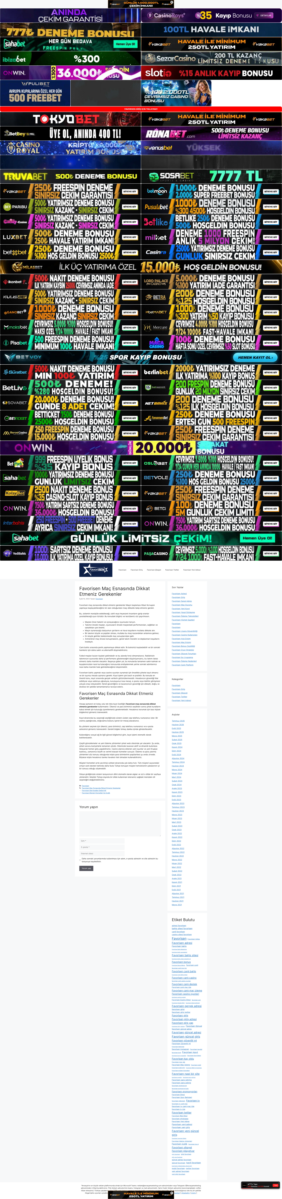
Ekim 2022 (176, 841)
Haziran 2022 (178, 856)
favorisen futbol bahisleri (193, 1003)
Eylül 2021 (176, 890)
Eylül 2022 (176, 845)
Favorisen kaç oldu (183, 1058)
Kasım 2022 (177, 837)
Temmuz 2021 (178, 897)
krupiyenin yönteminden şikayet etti (182, 1166)
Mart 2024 (176, 777)
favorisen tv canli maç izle (183, 1106)
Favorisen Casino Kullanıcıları (184, 635)
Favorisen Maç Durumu (182, 605)
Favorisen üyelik (179, 1144)
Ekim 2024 (176, 751)
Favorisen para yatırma (182, 1080)
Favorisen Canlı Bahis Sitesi (179, 975)
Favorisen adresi (182, 942)
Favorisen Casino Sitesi (181, 1000)
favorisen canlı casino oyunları (181, 981)
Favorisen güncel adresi (186, 1032)
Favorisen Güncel (194, 1026)
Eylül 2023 (176, 800)
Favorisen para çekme (181, 1083)
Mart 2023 (176, 822)
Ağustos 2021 (178, 893)
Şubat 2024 (177, 781)
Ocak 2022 (176, 875)
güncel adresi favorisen (181, 1160)
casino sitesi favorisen (182, 934)
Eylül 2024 (176, 755)
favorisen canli (192, 965)
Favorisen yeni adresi (182, 1124)
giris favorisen (176, 1154)
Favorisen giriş (180, 1015)
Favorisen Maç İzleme (181, 1065)
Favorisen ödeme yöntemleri (182, 1141)
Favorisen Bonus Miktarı (178, 965)
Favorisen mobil (196, 1065)
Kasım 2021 (177, 882)
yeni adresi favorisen (180, 1171)
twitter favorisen (192, 1168)
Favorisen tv (193, 1100)
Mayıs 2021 (177, 905)
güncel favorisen (178, 1163)
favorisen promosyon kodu (180, 1088)
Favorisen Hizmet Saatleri (183, 620)
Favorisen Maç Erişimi (181, 642)
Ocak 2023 (177, 830)
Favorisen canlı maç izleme (187, 990)
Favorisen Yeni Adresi (191, 570)
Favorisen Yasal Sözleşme (183, 612)
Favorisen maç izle (178, 1062)
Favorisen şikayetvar (183, 1151)
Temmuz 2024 (178, 762)
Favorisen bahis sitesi (185, 955)
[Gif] (141, 267)
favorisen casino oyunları (179, 997)
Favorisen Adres (194, 939)
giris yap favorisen (177, 1157)
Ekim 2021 (176, 886)
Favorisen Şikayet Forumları (184, 654)
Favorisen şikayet (182, 1147)
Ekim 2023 (176, 796)
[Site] (70, 191)
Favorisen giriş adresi (184, 1019)
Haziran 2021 (178, 901)
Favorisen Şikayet (154, 570)
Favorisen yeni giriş (181, 1127)
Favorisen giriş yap (182, 1022)
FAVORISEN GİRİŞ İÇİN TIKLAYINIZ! (141, 109)
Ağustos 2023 (178, 803)
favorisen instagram (180, 1049)
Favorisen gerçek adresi (187, 1006)
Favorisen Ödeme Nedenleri (184, 661)
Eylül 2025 (176, 728)
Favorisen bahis (179, 946)
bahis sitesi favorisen (182, 928)
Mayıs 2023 (177, 815)
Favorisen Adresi (179, 594)
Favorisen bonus (181, 962)
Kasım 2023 (177, 792)
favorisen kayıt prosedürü (179, 1055)
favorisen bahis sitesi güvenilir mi (181, 959)
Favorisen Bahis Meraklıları (179, 949)
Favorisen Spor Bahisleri (182, 1097)
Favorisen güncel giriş (186, 1036)
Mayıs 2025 (177, 736)
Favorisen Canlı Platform (182, 665)
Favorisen (122, 570)
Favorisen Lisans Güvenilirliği (184, 631)
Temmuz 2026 (178, 721)
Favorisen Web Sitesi (179, 1116)
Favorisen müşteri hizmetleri (181, 1070)
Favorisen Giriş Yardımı (178, 1026)
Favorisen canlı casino (184, 977)
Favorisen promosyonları (184, 1091)
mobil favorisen (178, 1168)
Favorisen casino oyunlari (185, 994)
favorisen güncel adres (182, 1029)
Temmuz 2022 (178, 852)
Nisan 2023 (177, 818)
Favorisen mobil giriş (178, 1068)
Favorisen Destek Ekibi (178, 1003)
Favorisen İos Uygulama (182, 657)
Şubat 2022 (177, 871)
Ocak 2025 (176, 743)
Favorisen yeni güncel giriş (185, 1133)
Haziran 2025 (178, 732)
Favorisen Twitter (172, 570)
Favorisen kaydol (196, 1049)
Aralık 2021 (177, 878)
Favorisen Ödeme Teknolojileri (185, 616)
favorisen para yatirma (189, 1077)
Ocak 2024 (177, 785)
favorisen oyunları (177, 1077)
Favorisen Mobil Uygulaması (194, 1068)
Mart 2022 (176, 867)
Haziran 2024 (178, 766)
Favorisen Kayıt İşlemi (194, 1055)
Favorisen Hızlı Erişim (181, 639)
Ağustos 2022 (178, 848)
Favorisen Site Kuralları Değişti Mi (94, 790)
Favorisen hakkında (178, 1046)
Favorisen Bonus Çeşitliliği (183, 646)
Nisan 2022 (177, 863)
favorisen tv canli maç (180, 1104)
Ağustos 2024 (178, 758)
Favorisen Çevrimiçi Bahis (179, 1138)
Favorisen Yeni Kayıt (181, 609)
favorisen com (196, 1000)
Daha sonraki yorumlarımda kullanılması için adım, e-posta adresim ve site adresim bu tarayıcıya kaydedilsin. (120, 860)
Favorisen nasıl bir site (186, 1073)
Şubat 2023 (177, 826)
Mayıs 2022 (177, 860)
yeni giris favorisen (178, 1174)
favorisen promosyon (179, 1086)
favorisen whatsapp (180, 1119)
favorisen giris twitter (181, 1012)
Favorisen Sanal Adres (182, 601)
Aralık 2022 (177, 833)
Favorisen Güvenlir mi (181, 1044)
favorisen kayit (176, 1052)
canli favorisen (178, 931)
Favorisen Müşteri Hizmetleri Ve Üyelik (96, 793)
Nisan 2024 (177, 773)
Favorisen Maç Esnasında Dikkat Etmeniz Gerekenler (101, 788)
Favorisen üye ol (193, 1144)
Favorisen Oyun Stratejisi (183, 650)
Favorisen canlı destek (184, 984)
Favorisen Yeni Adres (180, 1121)
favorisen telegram (178, 1101)
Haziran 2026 (178, 725)
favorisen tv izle (178, 1109)
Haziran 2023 (178, 811)
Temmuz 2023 (178, 807)
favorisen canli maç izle (179, 968)
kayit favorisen (193, 1162)
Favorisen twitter (181, 1112)
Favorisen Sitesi (178, 1095)
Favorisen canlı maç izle (181, 987)
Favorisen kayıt (190, 1052)
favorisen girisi (178, 1009)
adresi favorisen (179, 925)
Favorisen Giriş (137, 570)
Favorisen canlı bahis (184, 971)
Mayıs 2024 (177, 770)
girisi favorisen (186, 1154)
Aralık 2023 (177, 788)
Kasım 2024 (177, 747)
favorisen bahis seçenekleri (179, 952)
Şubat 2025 (177, 740)
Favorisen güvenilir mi (184, 1040)
